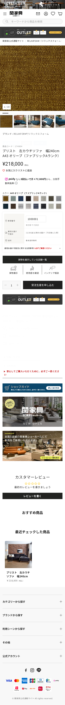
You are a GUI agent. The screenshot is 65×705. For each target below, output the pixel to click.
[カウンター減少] (5, 285)
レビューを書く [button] (32, 496)
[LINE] (39, 670)
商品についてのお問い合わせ (24, 328)
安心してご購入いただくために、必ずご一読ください (31, 373)
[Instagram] (32, 670)
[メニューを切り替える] (5, 13)
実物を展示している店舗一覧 (32, 259)
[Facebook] (26, 670)
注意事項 (11, 365)
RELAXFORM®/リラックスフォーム (31, 133)
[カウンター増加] (17, 285)
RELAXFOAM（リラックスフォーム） (45, 40)
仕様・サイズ (13, 357)
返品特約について (18, 335)
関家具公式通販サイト (13, 40)
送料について (25, 320)
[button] (32, 21)
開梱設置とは (51, 315)
